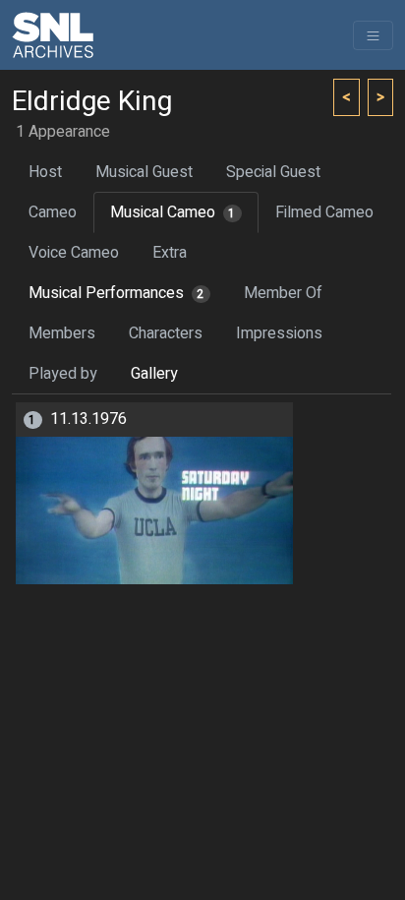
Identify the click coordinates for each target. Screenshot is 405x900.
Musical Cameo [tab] (173, 212)
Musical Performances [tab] (116, 293)
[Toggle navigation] (373, 35)
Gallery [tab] (154, 374)
